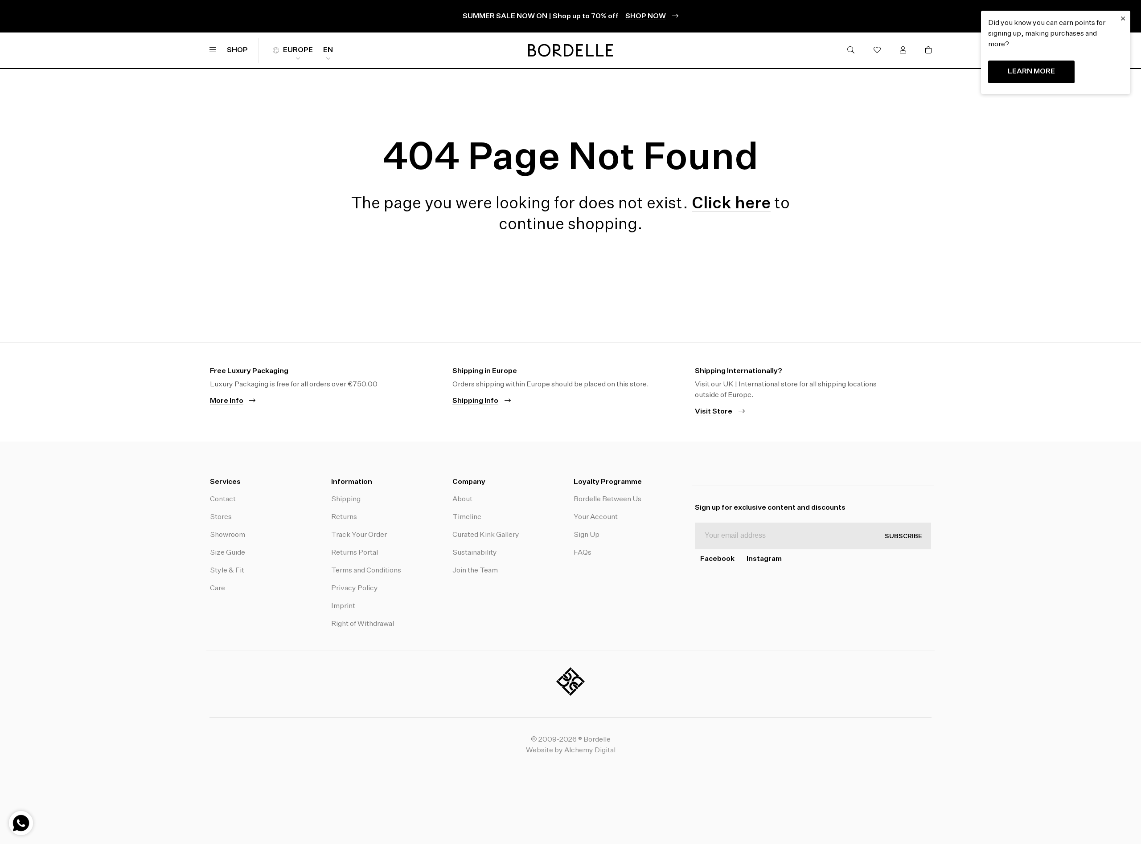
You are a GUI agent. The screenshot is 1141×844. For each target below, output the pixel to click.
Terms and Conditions (366, 570)
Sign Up (586, 535)
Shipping (346, 499)
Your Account (596, 517)
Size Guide (227, 552)
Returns (344, 517)
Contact (223, 499)
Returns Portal (354, 552)
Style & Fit (227, 570)
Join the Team (475, 570)
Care (217, 588)
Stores (221, 517)
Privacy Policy (354, 588)
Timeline (466, 517)
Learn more (1031, 71)
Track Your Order (359, 535)
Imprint (343, 606)
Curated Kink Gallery (485, 535)
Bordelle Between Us (607, 499)
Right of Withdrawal (362, 624)
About (462, 499)
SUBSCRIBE (903, 536)
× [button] (1123, 18)
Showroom (227, 535)
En (328, 50)
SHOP (237, 50)
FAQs (582, 552)
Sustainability (474, 552)
